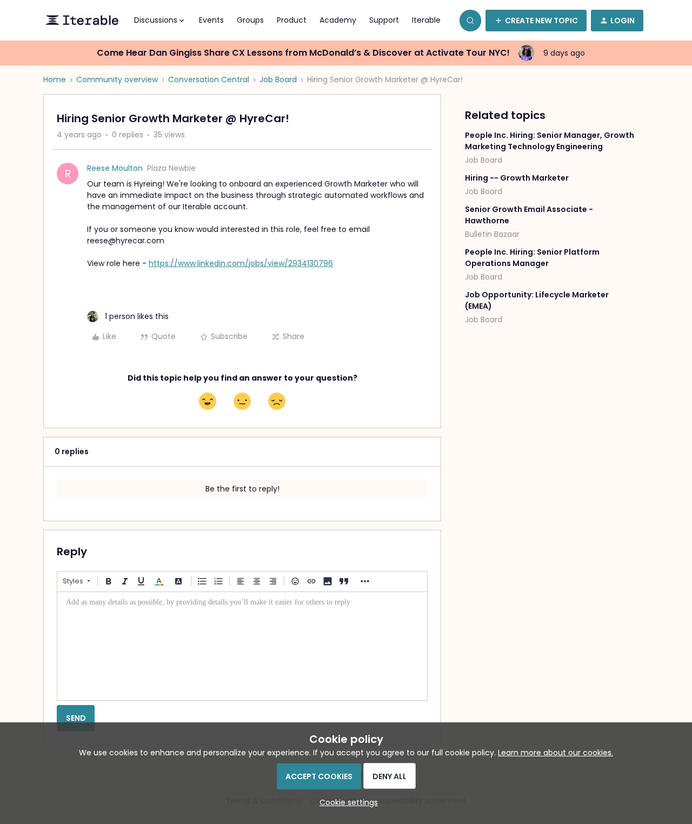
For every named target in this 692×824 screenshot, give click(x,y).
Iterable (426, 20)
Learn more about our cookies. (555, 752)
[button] (536, 20)
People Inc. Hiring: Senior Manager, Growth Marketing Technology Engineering (549, 141)
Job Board (278, 79)
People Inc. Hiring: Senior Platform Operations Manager (532, 258)
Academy (338, 20)
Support (384, 20)
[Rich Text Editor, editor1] (242, 646)
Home (54, 79)
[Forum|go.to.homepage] (82, 20)
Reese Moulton (115, 168)
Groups (250, 20)
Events (211, 20)
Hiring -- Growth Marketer (517, 177)
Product (292, 20)
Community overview (117, 79)
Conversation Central (208, 79)
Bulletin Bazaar (492, 234)
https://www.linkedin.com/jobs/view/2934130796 (241, 263)
